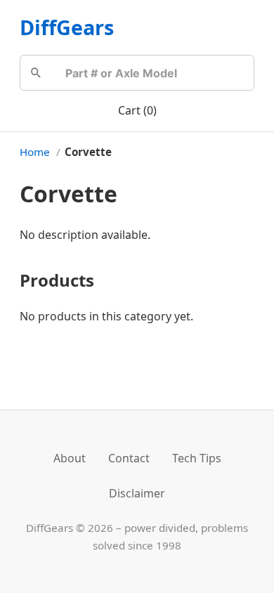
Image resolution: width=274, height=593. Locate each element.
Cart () (137, 110)
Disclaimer (137, 493)
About (69, 458)
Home (35, 152)
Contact (129, 458)
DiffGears (67, 27)
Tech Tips (196, 458)
